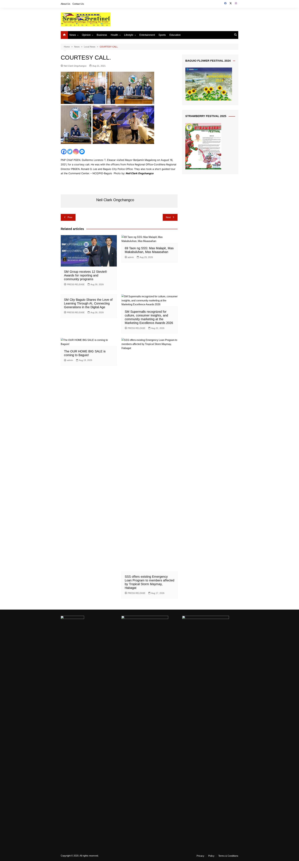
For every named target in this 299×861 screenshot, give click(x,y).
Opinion (86, 35)
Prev (70, 217)
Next (168, 217)
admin (131, 257)
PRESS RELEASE (76, 284)
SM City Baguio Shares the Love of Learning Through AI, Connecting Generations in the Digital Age (88, 303)
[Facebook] (63, 151)
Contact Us (78, 3)
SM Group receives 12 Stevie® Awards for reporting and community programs (85, 275)
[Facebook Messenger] (82, 151)
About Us (65, 3)
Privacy (200, 856)
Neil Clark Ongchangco (75, 66)
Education (175, 35)
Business (102, 35)
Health (114, 35)
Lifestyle (128, 35)
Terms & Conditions (228, 856)
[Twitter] (70, 151)
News (72, 35)
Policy (211, 856)
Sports (162, 35)
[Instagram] (76, 151)
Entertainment (147, 35)
